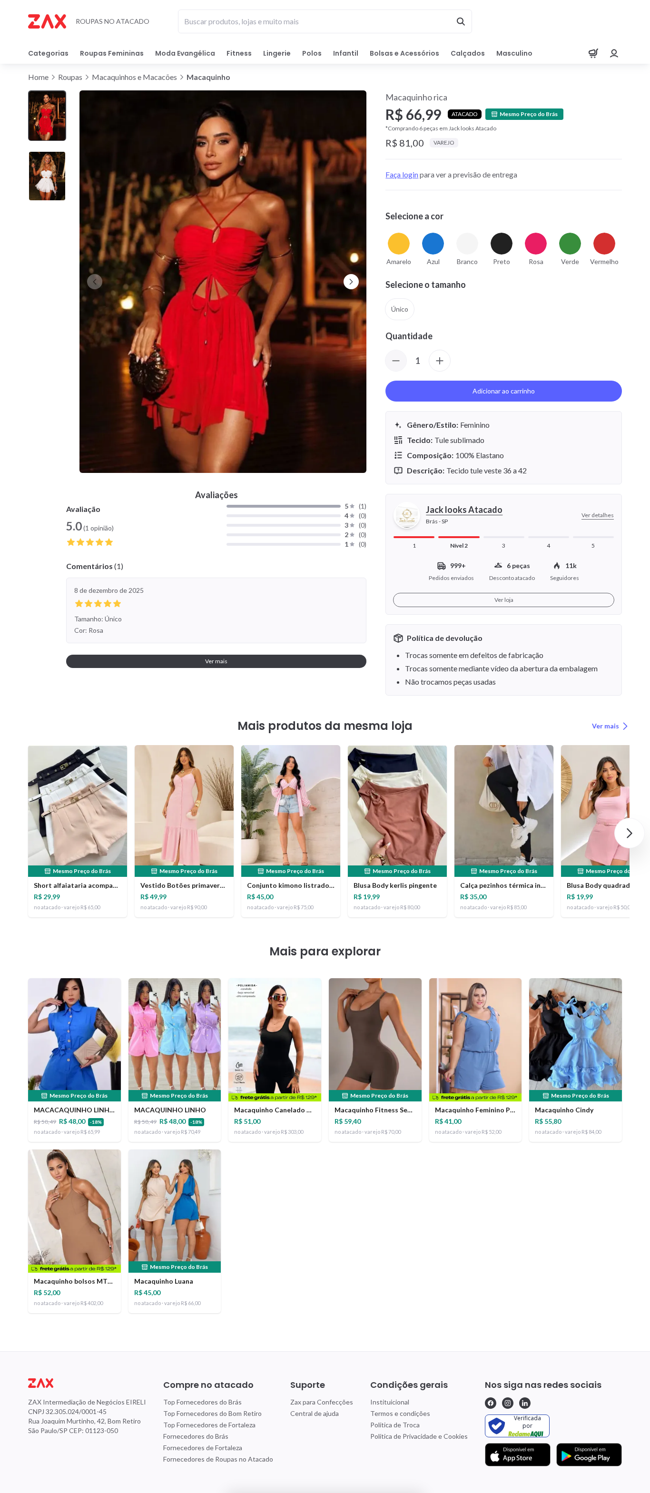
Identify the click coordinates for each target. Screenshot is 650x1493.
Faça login (401, 174)
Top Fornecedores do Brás (202, 1402)
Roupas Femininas (112, 53)
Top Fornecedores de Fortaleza (209, 1425)
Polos (312, 53)
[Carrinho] (593, 53)
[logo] (87, 1383)
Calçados (468, 53)
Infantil (345, 53)
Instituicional (389, 1402)
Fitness (239, 53)
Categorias (48, 53)
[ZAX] (47, 21)
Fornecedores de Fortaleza (202, 1448)
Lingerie (277, 53)
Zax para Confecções (321, 1402)
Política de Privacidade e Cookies (419, 1436)
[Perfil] (614, 53)
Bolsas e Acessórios (404, 53)
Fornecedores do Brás (195, 1436)
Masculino (514, 53)
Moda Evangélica (185, 53)
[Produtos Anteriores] (20, 833)
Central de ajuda (314, 1413)
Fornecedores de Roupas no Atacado (218, 1459)
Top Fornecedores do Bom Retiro (212, 1413)
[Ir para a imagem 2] (47, 176)
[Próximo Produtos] (629, 833)
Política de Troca (395, 1425)
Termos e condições (400, 1413)
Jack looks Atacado (464, 509)
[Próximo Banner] (351, 281)
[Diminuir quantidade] (395, 360)
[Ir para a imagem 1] (47, 115)
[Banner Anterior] (94, 281)
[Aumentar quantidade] (439, 360)
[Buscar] (460, 21)
